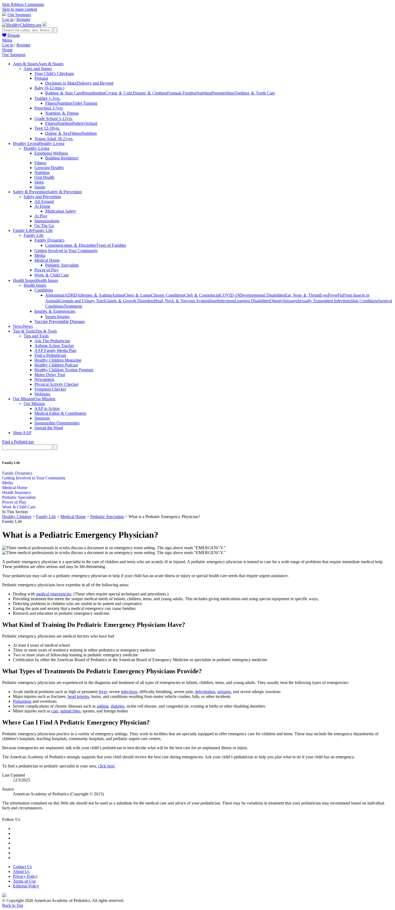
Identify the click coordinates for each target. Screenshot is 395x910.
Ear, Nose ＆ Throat (302, 295)
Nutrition (203, 93)
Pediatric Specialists (62, 265)
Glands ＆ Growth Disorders (129, 301)
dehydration (205, 691)
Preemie (218, 93)
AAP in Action (47, 408)
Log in (7, 19)
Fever (332, 295)
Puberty (78, 123)
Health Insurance (16, 492)
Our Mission (34, 403)
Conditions (43, 290)
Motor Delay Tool (49, 374)
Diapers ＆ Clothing (150, 93)
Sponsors (42, 418)
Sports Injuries (57, 316)
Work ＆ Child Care (51, 275)
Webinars (42, 394)
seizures (224, 691)
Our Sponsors (19, 14)
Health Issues (35, 285)
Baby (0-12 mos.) (49, 88)
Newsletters (44, 379)
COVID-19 (229, 295)
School (91, 123)
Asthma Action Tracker (54, 345)
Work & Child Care (18, 507)
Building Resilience (61, 158)
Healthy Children (16, 516)
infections (129, 691)
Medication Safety (60, 211)
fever (103, 691)
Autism (118, 295)
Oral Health (44, 177)
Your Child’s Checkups (54, 73)
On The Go (44, 225)
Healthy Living (36, 148)
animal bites (70, 711)
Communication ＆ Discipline (70, 245)
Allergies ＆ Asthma (94, 295)
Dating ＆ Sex (57, 133)
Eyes (323, 295)
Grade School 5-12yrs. (53, 118)
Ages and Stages (38, 68)
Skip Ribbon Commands (23, 4)
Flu (340, 295)
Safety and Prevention (42, 196)
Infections (226, 301)
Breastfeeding (93, 93)
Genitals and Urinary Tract (82, 301)
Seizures (290, 301)
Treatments (73, 306)
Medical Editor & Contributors (60, 413)
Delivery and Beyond (95, 83)
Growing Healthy (49, 167)
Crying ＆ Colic (119, 93)
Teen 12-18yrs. (47, 128)
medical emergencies (53, 594)
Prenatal (41, 78)
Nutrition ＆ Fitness (62, 113)
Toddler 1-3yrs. (47, 98)
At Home (42, 206)
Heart (213, 301)
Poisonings (22, 701)
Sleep (230, 93)
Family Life (34, 235)
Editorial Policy (26, 886)
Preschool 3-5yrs (48, 108)
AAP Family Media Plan (55, 350)
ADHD (70, 295)
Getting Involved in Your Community (66, 250)
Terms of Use (24, 881)
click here (106, 766)
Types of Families (111, 245)
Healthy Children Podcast (56, 365)
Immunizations (46, 221)
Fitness (51, 103)
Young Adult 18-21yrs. (53, 138)
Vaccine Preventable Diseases (59, 321)
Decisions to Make (61, 83)
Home (7, 50)
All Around (44, 201)
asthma (103, 706)
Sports (39, 187)
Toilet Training (84, 103)
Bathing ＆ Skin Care (63, 93)
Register (23, 19)
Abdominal (54, 295)
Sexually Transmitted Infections (324, 301)
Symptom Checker (50, 389)
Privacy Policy (25, 876)
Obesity (276, 301)
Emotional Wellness (51, 153)
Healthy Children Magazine (57, 360)
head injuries (78, 696)
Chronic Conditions (167, 295)
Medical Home (47, 260)
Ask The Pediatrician (52, 340)
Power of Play (46, 270)
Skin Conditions (364, 301)
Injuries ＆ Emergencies (54, 311)
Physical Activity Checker (56, 384)
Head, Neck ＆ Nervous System (181, 301)
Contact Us (22, 866)
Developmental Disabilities (262, 295)
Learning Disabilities (252, 301)
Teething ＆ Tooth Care (255, 93)
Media (39, 255)
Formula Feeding (181, 93)
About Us (21, 871)
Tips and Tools (36, 336)
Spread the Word (48, 427)
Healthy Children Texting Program (63, 369)
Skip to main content (19, 9)
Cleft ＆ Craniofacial (202, 295)
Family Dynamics (49, 240)
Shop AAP (22, 432)
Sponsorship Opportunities (57, 423)
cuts (54, 711)
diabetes (117, 706)
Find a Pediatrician (50, 355)
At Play (40, 216)
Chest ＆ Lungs (137, 295)
